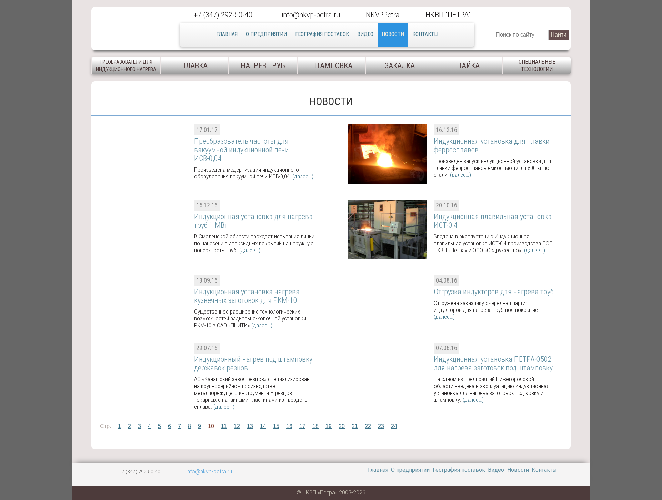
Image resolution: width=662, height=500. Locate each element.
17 (302, 426)
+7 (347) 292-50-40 (223, 15)
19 (328, 426)
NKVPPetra (383, 15)
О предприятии (266, 34)
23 (381, 426)
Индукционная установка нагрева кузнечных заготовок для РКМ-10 (247, 296)
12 (237, 426)
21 (355, 426)
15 (276, 426)
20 (342, 426)
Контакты (425, 34)
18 (315, 426)
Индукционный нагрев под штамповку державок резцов (253, 363)
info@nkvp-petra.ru (311, 15)
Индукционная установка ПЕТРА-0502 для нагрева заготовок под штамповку (493, 363)
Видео (365, 34)
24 (394, 426)
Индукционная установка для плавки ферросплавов (492, 145)
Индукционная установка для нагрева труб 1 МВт (253, 220)
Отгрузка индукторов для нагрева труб (494, 291)
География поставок (322, 34)
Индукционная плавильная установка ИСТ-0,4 (493, 220)
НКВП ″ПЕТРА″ (448, 15)
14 (263, 426)
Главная (227, 34)
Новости (393, 34)
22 (368, 426)
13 (250, 426)
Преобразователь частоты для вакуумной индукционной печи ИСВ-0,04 (241, 150)
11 (224, 426)
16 (289, 426)
